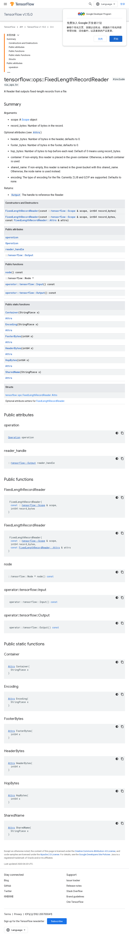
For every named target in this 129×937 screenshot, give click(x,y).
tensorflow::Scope (63, 210)
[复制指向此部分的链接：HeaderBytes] (27, 751)
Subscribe (57, 921)
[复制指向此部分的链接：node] (15, 565)
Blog (6, 880)
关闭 (100, 38)
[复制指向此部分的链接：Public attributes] (37, 415)
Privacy (18, 914)
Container (11, 312)
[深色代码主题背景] (117, 433)
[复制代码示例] (122, 433)
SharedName (12, 372)
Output (15, 194)
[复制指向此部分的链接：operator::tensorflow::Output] (53, 616)
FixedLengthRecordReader (21, 210)
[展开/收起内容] (18, 35)
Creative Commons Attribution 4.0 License (95, 851)
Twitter (8, 891)
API (21, 27)
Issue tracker (73, 880)
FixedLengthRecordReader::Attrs (35, 220)
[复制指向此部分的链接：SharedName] (27, 816)
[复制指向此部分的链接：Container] (22, 655)
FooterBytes (13, 336)
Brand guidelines (75, 896)
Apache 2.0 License (49, 854)
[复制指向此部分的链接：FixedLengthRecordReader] (49, 490)
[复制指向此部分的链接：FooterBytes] (26, 719)
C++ (52, 27)
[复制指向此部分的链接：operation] (22, 425)
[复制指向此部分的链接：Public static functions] (48, 644)
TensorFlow (9, 27)
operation (11, 237)
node (8, 272)
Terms (7, 914)
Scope (25, 119)
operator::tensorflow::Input (24, 284)
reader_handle (14, 249)
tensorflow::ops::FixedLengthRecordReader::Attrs (31, 395)
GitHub (7, 885)
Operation (11, 243)
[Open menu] (5, 4)
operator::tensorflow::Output (25, 292)
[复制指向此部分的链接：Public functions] (36, 480)
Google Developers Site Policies (94, 854)
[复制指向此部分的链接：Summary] (24, 105)
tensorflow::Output (20, 255)
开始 (116, 38)
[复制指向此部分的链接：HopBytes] (22, 784)
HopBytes (11, 360)
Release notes (74, 885)
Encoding (11, 324)
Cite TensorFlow (75, 902)
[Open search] (90, 4)
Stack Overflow (75, 891)
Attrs (36, 132)
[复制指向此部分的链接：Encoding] (21, 687)
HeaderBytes (13, 348)
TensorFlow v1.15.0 (18, 14)
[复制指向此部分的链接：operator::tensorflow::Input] (49, 590)
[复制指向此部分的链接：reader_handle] (29, 451)
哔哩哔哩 (8, 896)
